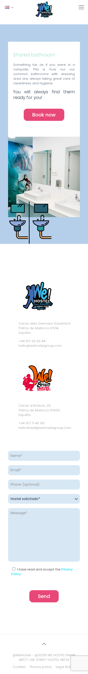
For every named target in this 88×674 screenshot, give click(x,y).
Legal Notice (66, 666)
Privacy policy (41, 666)
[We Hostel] (44, 6)
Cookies (19, 666)
